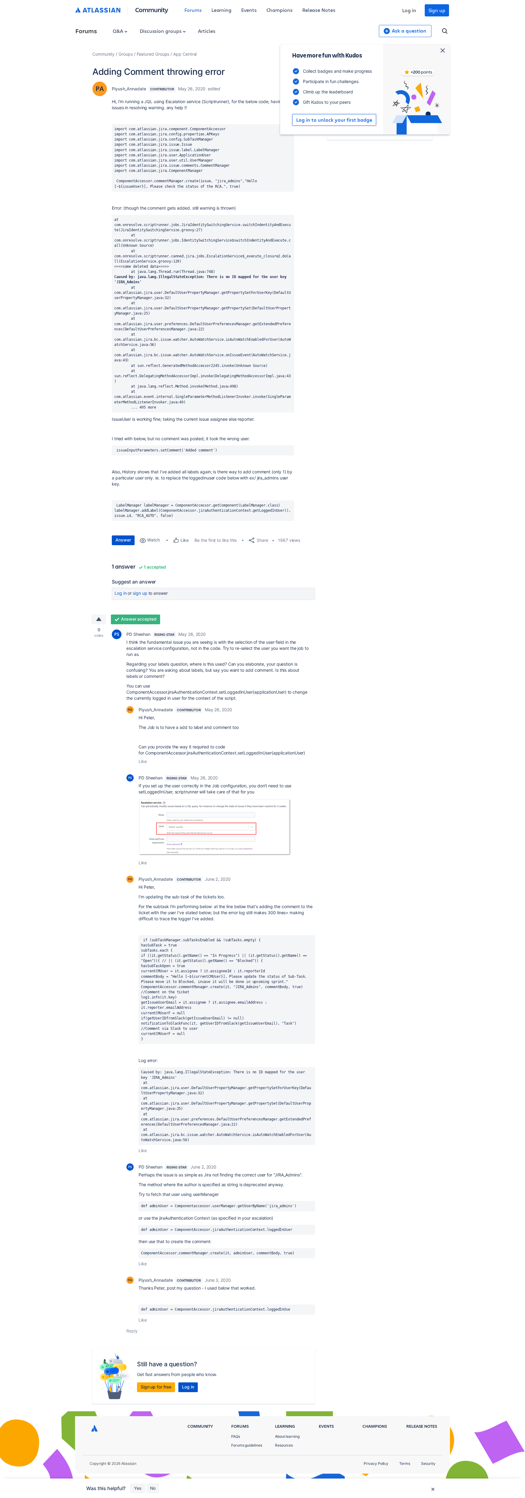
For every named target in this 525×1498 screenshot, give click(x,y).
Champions (279, 10)
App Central (185, 54)
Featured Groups (153, 54)
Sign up (436, 10)
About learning (287, 1436)
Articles (206, 31)
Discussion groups (161, 31)
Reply (132, 1330)
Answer (123, 539)
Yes (138, 1488)
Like (143, 761)
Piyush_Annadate (129, 88)
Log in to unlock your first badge (334, 120)
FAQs (235, 1436)
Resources (284, 1445)
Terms (404, 1463)
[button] (215, 827)
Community (151, 9)
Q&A (118, 31)
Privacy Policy (376, 1463)
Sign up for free (156, 1386)
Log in (409, 10)
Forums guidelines (246, 1445)
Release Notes (318, 10)
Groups (125, 54)
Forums (193, 10)
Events (249, 10)
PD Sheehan (138, 634)
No (153, 1488)
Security (428, 1463)
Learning (221, 10)
